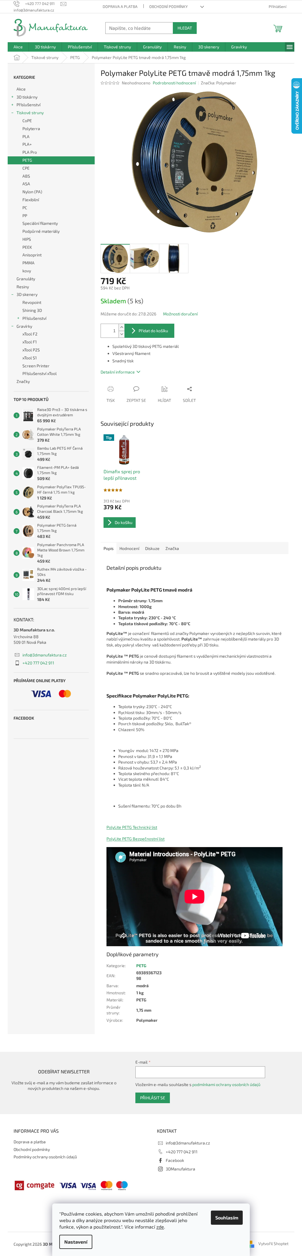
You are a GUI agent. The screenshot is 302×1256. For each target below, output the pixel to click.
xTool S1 (29, 357)
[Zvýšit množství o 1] (121, 327)
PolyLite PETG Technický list (131, 827)
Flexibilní (30, 199)
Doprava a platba (120, 6)
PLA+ (27, 144)
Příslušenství (28, 104)
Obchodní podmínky (168, 6)
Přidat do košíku (153, 330)
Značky (23, 381)
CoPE (27, 120)
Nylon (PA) (32, 191)
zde (160, 1226)
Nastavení (75, 1241)
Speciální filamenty (40, 223)
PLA (25, 136)
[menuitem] (18, 47)
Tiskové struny (30, 112)
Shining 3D (32, 310)
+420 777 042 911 (38, 662)
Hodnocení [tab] (129, 548)
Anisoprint (32, 254)
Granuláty (26, 278)
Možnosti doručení (180, 313)
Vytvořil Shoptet (273, 1243)
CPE (25, 168)
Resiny (23, 286)
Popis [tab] (109, 548)
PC (24, 207)
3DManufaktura (180, 1168)
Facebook (175, 1160)
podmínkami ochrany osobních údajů (226, 1084)
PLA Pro (29, 152)
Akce (21, 88)
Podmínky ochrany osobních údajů (45, 1156)
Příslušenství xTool (39, 373)
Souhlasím (226, 1217)
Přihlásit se (152, 1097)
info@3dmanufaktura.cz (44, 654)
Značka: (218, 82)
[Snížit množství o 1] (121, 334)
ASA (26, 183)
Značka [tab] (172, 548)
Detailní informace (118, 371)
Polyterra (31, 128)
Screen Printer (36, 365)
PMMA (28, 262)
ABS (26, 176)
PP (24, 215)
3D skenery (27, 294)
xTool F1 (29, 341)
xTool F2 (29, 333)
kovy (26, 270)
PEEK (27, 247)
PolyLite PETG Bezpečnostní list (135, 838)
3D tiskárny (27, 96)
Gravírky (24, 326)
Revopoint (31, 302)
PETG (27, 160)
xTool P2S (31, 349)
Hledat (185, 27)
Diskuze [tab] (152, 548)
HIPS (26, 239)
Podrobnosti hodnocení (174, 82)
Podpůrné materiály (41, 231)
